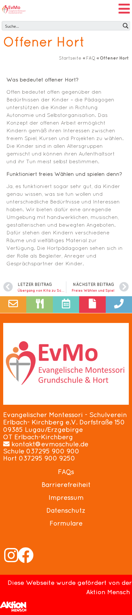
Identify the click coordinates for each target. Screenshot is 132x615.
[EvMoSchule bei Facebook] (26, 555)
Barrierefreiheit (66, 484)
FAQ (90, 58)
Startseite (70, 58)
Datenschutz (66, 510)
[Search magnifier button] (125, 26)
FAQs (66, 471)
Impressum (66, 497)
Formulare (66, 523)
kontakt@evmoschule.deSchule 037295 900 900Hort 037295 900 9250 (45, 451)
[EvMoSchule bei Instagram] (11, 555)
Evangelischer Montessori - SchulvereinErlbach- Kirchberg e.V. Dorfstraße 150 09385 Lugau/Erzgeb (65, 422)
